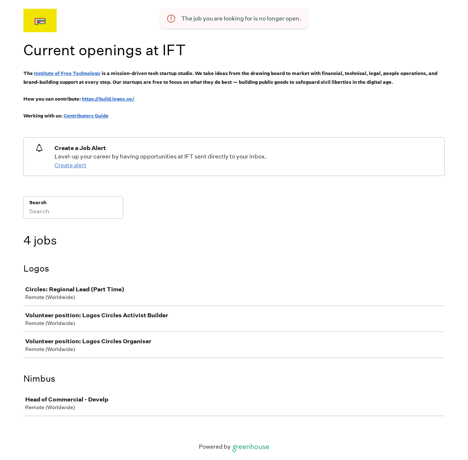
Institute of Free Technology (67, 73)
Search (37, 202)
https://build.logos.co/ (108, 99)
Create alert (70, 165)
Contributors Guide (86, 116)
